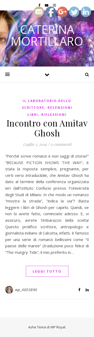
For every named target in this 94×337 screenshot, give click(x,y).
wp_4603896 (26, 289)
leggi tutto (47, 271)
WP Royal (57, 327)
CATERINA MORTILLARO (47, 35)
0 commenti (60, 144)
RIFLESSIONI (54, 114)
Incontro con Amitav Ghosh (47, 128)
